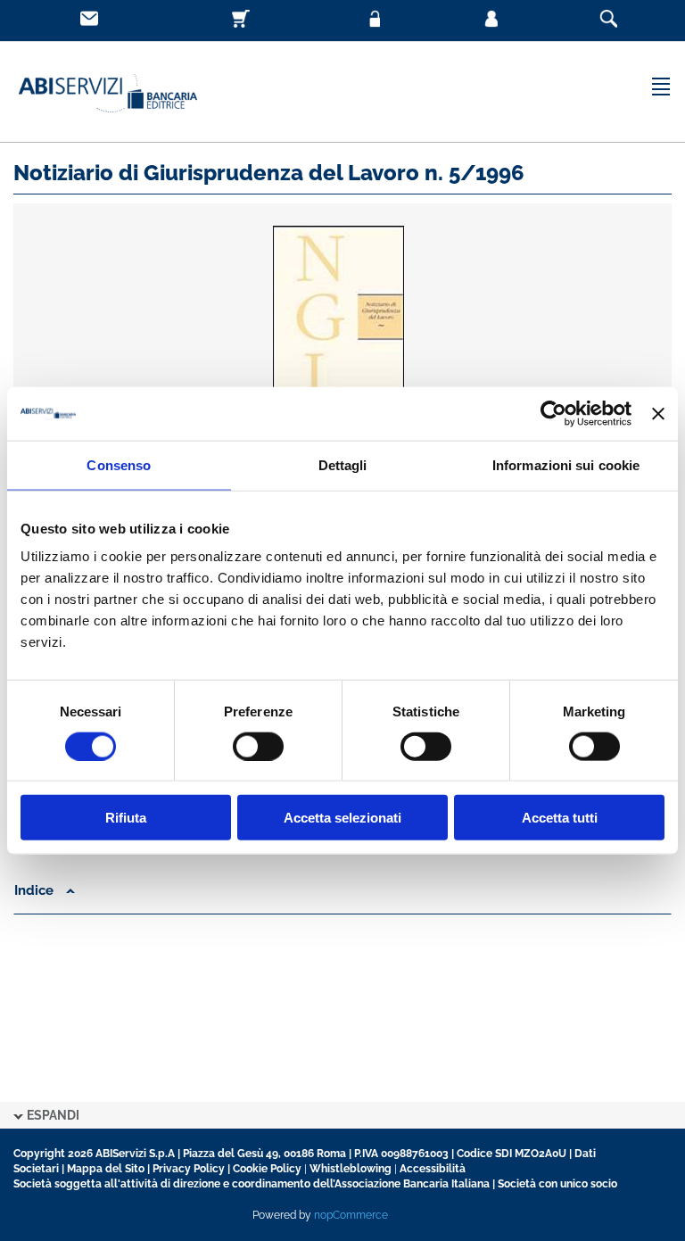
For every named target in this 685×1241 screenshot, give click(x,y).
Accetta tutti (560, 817)
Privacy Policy (189, 1168)
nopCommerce (351, 1215)
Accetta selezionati (342, 817)
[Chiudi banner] (658, 413)
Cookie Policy (267, 1168)
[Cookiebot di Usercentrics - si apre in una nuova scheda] (553, 413)
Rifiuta (125, 817)
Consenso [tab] (119, 464)
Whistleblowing (350, 1168)
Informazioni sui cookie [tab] (566, 464)
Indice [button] (35, 890)
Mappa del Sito (105, 1168)
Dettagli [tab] (342, 464)
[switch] (258, 746)
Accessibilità (433, 1168)
